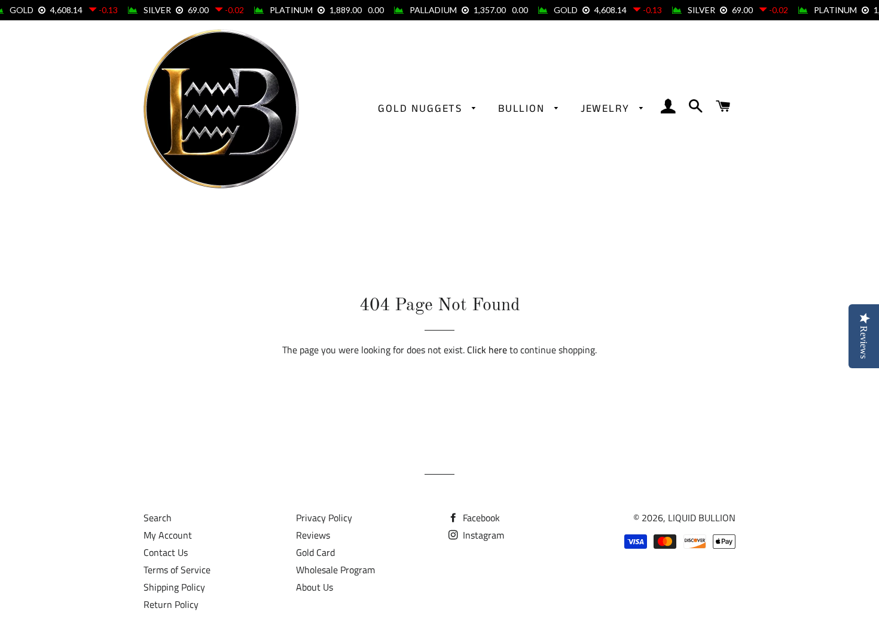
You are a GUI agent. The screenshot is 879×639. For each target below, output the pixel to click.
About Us (314, 587)
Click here (487, 350)
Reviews (313, 535)
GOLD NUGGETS (422, 109)
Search (158, 517)
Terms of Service (177, 569)
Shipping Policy (174, 587)
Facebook (480, 517)
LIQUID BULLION (701, 517)
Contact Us (166, 552)
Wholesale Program (335, 569)
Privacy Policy (324, 517)
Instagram (482, 535)
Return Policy (171, 604)
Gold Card (315, 552)
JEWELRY (607, 109)
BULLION (523, 109)
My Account (168, 535)
